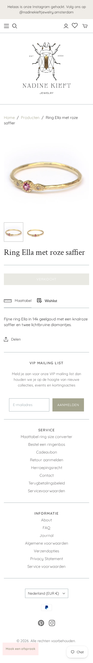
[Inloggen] (66, 26)
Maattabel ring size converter (46, 436)
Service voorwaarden (46, 566)
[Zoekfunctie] (14, 26)
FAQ (46, 527)
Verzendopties (46, 550)
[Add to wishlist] (39, 300)
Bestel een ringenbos (46, 444)
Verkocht (46, 279)
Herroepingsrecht (46, 467)
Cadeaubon (46, 452)
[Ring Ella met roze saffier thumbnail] (13, 232)
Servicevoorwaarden (46, 490)
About (46, 520)
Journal (46, 535)
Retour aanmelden (46, 459)
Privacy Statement (46, 558)
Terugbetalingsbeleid (46, 483)
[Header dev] (6, 26)
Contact (47, 475)
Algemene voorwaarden (46, 543)
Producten (30, 117)
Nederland (43, 593)
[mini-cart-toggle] (85, 26)
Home (9, 117)
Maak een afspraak (20, 649)
